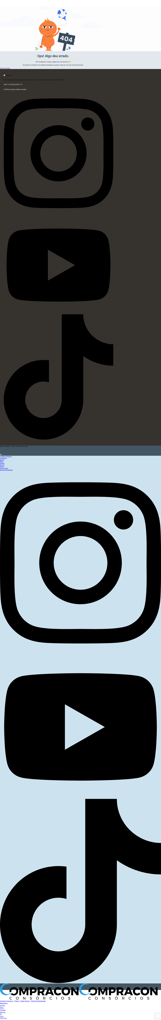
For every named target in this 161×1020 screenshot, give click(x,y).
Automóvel (3, 458)
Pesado (2, 463)
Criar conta (3, 1018)
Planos (2, 466)
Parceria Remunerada (6, 470)
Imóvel (2, 460)
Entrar (2, 1016)
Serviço (2, 465)
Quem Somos (4, 468)
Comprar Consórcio (6, 456)
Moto (2, 461)
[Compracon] (39, 999)
